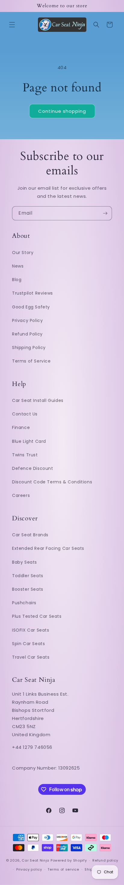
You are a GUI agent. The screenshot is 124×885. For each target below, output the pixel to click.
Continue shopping (62, 111)
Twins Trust (25, 455)
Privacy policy (29, 869)
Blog (16, 280)
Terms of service (63, 869)
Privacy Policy (27, 320)
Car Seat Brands (30, 535)
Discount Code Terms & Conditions (52, 482)
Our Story (22, 253)
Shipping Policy (29, 348)
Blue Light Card (29, 441)
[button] (12, 24)
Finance (21, 427)
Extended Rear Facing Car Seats (48, 548)
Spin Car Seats (28, 644)
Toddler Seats (27, 576)
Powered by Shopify (69, 860)
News (17, 266)
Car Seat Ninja (35, 860)
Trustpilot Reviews (32, 293)
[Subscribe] (105, 213)
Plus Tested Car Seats (37, 616)
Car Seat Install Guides (38, 400)
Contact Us (25, 414)
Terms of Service (31, 361)
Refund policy (105, 860)
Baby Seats (24, 562)
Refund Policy (27, 334)
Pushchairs (24, 603)
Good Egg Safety (31, 307)
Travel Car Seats (31, 657)
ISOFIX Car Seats (30, 630)
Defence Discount (32, 468)
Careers (21, 495)
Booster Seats (27, 589)
